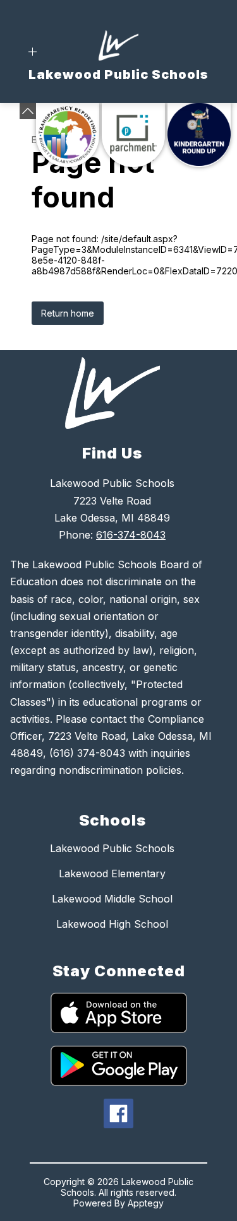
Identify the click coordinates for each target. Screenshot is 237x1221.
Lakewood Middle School (112, 898)
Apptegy (146, 1203)
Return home (67, 313)
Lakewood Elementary (112, 873)
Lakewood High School (112, 924)
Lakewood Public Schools (112, 848)
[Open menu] (32, 52)
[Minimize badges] (28, 111)
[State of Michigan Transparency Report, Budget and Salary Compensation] (67, 135)
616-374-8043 (131, 535)
